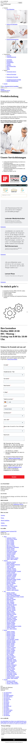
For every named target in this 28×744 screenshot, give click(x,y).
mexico (6, 702)
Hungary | (11, 650)
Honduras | (11, 576)
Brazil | (13, 564)
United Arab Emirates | (14, 626)
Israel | (10, 600)
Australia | (11, 681)
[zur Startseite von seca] (9, 86)
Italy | (10, 654)
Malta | (10, 658)
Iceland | (10, 651)
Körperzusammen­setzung (13, 39)
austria (6, 703)
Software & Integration (12, 24)
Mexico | (11, 578)
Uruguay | (11, 587)
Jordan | (10, 603)
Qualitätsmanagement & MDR (14, 79)
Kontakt (5, 83)
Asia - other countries (12, 628)
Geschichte (9, 59)
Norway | (11, 662)
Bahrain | (11, 592)
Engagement (9, 61)
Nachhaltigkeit (10, 62)
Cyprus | (10, 638)
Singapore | (11, 618)
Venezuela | (11, 588)
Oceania (5, 679)
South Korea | (12, 619)
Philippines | (11, 614)
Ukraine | (11, 675)
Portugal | (12, 665)
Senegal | (10, 550)
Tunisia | (10, 555)
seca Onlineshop (10, 9)
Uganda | (11, 556)
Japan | (10, 602)
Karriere (8, 63)
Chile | (10, 567)
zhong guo (7, 699)
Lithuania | (11, 656)
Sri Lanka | (11, 620)
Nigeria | (10, 548)
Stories (8, 69)
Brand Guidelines (5, 520)
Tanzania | (11, 554)
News (8, 67)
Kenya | (10, 544)
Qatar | (10, 615)
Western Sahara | (12, 558)
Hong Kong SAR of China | (15, 596)
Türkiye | (11, 624)
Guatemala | (11, 575)
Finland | (10, 644)
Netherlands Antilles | (14, 579)
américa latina (8, 710)
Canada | (11, 566)
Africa (5, 536)
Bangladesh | (12, 594)
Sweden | (11, 671)
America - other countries (13, 590)
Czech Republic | (13, 639)
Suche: (2, 2)
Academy (9, 65)
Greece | (10, 648)
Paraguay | (11, 583)
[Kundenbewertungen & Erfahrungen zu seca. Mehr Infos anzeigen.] (14, 192)
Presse (2, 518)
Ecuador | (11, 572)
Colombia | (11, 568)
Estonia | (10, 643)
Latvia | (10, 655)
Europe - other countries (12, 678)
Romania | (11, 666)
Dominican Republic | (14, 571)
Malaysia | (11, 608)
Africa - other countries (12, 559)
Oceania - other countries (12, 683)
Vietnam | (11, 627)
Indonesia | (11, 599)
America (6, 560)
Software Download (11, 74)
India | (10, 598)
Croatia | (10, 636)
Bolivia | (11, 563)
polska (6, 704)
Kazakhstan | (12, 604)
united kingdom (8, 695)
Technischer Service (11, 71)
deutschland (7, 692)
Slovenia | (11, 669)
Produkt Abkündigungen (12, 81)
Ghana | (10, 543)
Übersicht (9, 55)
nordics (6, 708)
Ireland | (10, 652)
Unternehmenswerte (11, 57)
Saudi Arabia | (12, 616)
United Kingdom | (13, 677)
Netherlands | (11, 659)
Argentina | (11, 562)
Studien (3, 523)
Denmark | (11, 640)
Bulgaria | (11, 635)
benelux (7, 712)
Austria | (11, 631)
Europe (5, 630)
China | (13, 595)
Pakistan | (11, 612)
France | (10, 646)
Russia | (10, 667)
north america (8, 696)
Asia (5, 591)
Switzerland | (11, 673)
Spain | (10, 670)
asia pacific (7, 711)
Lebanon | (11, 607)
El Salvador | (12, 574)
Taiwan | (10, 622)
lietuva (6, 714)
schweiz (7, 698)
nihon (6, 700)
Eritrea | (10, 542)
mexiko (3, 723)
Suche (20, 2)
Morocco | (11, 546)
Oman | (10, 611)
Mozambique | (13, 547)
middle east (7, 706)
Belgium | (11, 632)
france (6, 694)
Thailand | (11, 623)
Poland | (10, 663)
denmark (7, 715)
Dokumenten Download (12, 77)
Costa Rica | (11, 570)
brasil (6, 707)
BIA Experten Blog (11, 66)
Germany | (11, 647)
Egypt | (10, 540)
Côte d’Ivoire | (12, 539)
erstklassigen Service (18, 504)
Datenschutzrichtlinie (12, 359)
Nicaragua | (11, 580)
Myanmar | (11, 610)
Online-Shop (4, 525)
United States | (12, 586)
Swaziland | (11, 552)
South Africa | (12, 551)
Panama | (11, 582)
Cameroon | (11, 538)
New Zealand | (12, 682)
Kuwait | (10, 606)
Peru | (10, 584)
